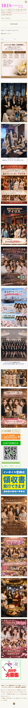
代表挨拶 (3, 698)
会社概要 (8, 694)
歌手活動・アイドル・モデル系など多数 (18, 694)
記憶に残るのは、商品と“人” (5, 696)
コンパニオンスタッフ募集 (17, 692)
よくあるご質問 (8, 692)
